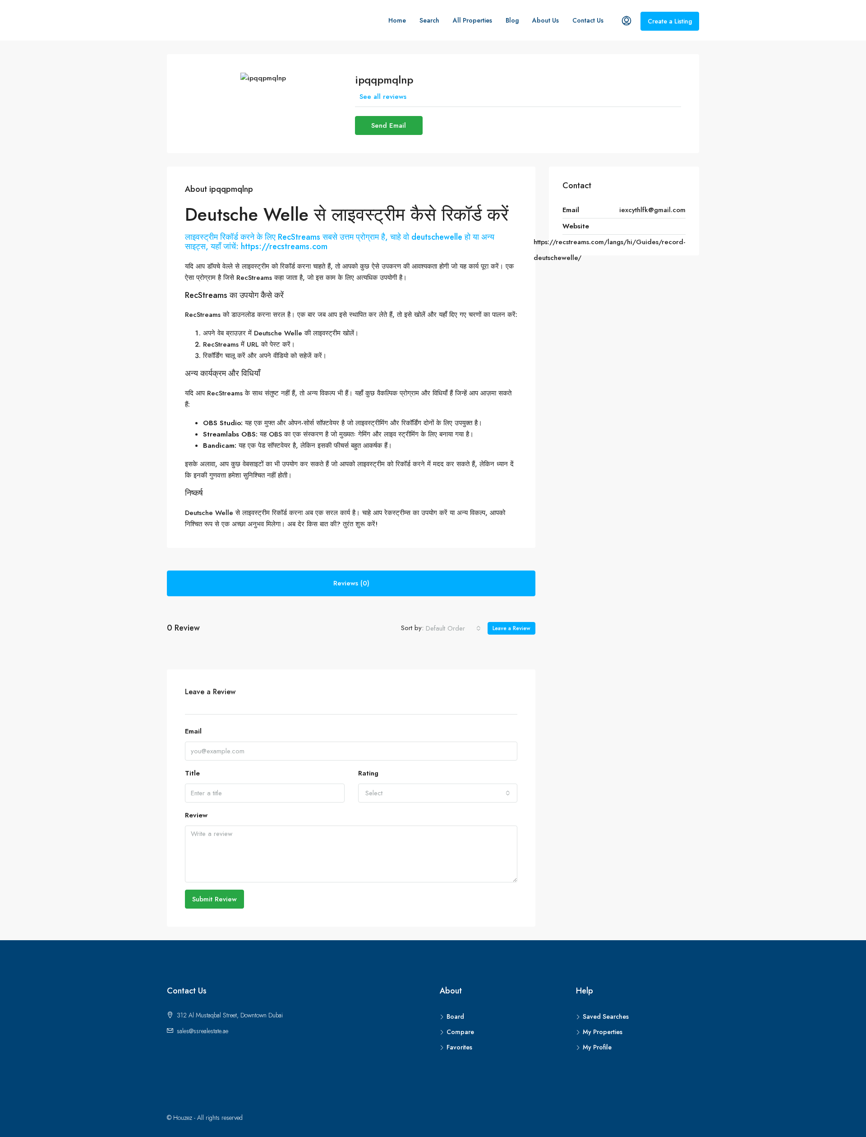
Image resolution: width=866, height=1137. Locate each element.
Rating (368, 773)
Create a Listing (670, 21)
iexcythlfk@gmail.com (652, 210)
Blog (512, 20)
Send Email (388, 125)
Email (193, 731)
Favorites (459, 1047)
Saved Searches (606, 1016)
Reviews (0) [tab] (351, 583)
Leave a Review (511, 628)
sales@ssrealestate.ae (202, 1030)
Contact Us (587, 20)
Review (196, 815)
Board (455, 1016)
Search (429, 20)
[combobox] (453, 628)
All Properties (472, 20)
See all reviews (382, 97)
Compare (460, 1031)
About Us (545, 20)
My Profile (597, 1047)
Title (192, 773)
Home (397, 20)
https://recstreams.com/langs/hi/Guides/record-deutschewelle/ (610, 250)
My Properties (602, 1031)
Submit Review (214, 899)
